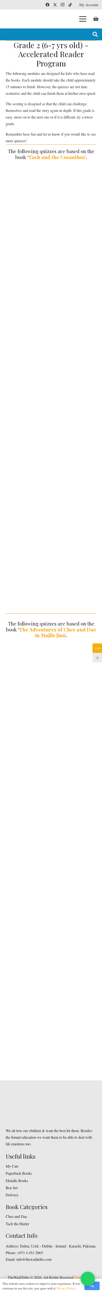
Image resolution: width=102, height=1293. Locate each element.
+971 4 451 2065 (30, 1252)
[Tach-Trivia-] (51, 433)
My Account (88, 4)
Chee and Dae (16, 1216)
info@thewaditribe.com (33, 1259)
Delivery (12, 1194)
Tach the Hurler (17, 1223)
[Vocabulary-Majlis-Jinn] (51, 798)
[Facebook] (47, 5)
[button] (95, 34)
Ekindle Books (17, 1180)
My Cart (12, 1166)
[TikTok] (70, 5)
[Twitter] (55, 5)
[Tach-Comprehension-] (51, 214)
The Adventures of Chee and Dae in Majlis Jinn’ (57, 632)
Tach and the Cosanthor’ (57, 157)
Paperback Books (19, 1173)
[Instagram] (62, 5)
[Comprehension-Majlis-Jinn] (51, 689)
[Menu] (82, 19)
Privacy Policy (66, 1288)
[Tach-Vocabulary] (51, 324)
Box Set (12, 1187)
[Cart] (96, 18)
